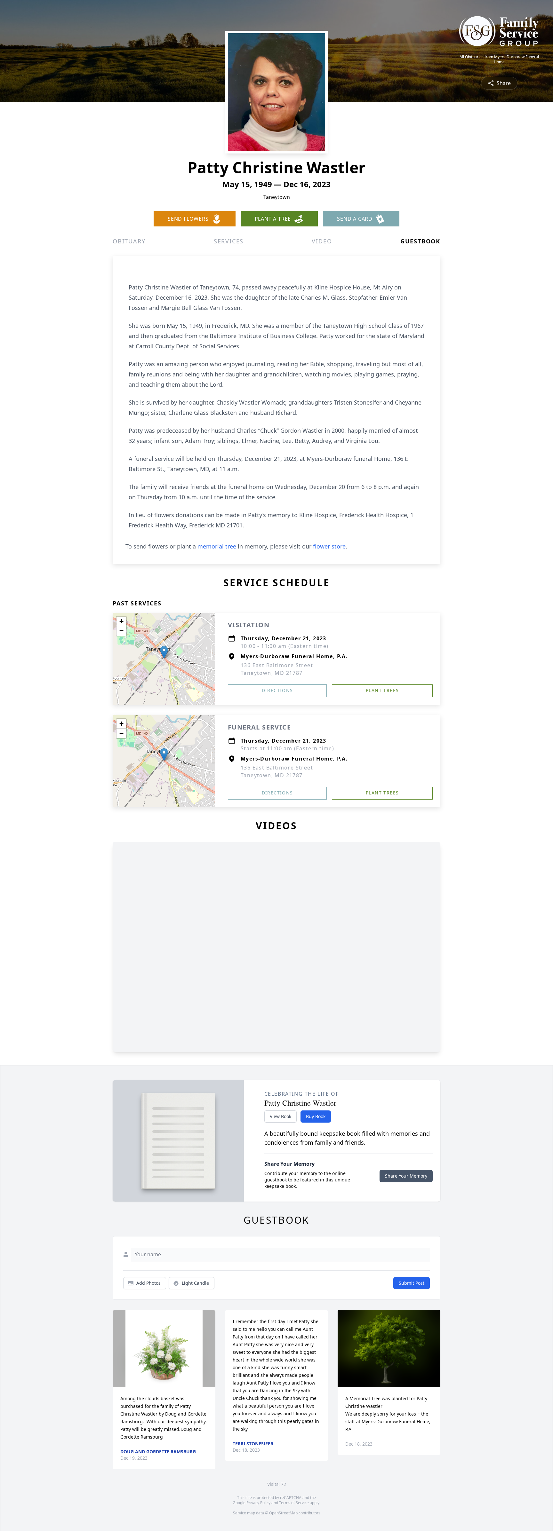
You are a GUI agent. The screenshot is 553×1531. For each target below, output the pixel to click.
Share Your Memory (406, 1176)
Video (322, 241)
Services (229, 241)
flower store (329, 546)
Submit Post (411, 1283)
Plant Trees (382, 690)
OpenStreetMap (283, 1513)
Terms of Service (294, 1502)
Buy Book (315, 1116)
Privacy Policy (258, 1502)
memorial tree (216, 546)
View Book (280, 1116)
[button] (164, 652)
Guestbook (420, 241)
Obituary (129, 241)
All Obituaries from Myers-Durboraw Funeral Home (499, 59)
